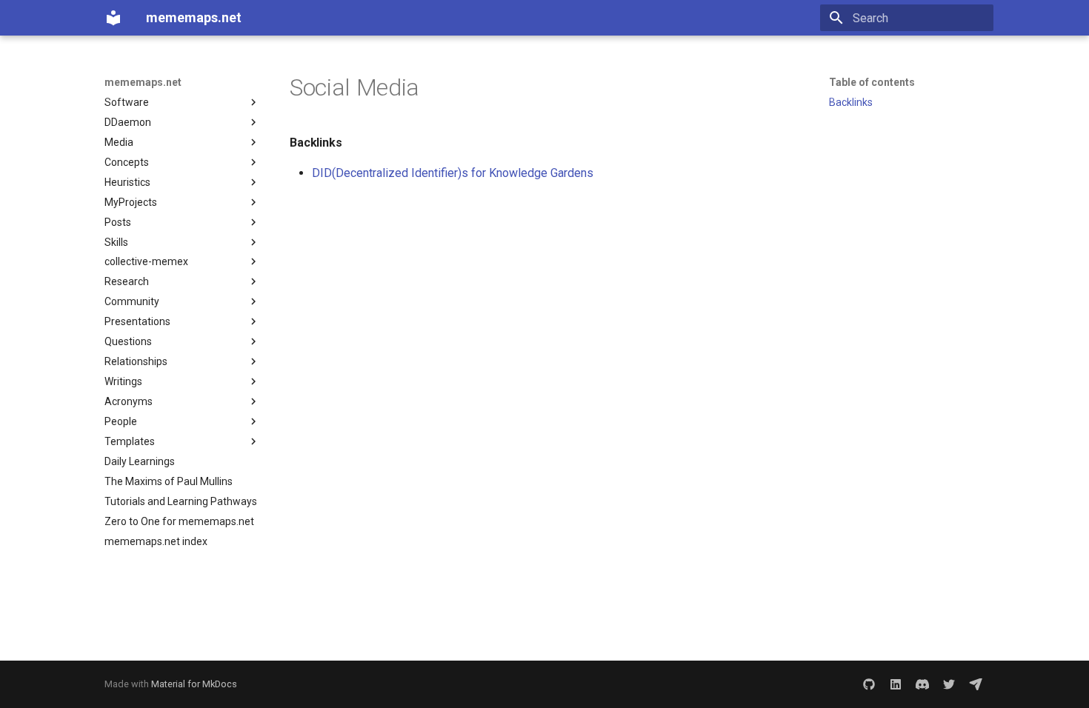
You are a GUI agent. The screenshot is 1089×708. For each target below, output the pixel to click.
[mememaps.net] (113, 18)
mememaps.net (143, 82)
